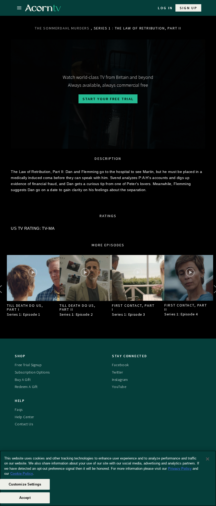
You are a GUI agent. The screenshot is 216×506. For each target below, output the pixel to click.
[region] (108, 478)
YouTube (119, 386)
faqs (19, 409)
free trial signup (28, 364)
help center (24, 417)
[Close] (207, 459)
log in (165, 8)
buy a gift (23, 379)
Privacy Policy (180, 469)
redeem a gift (26, 386)
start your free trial (108, 98)
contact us (24, 424)
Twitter (117, 372)
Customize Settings (25, 484)
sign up (188, 8)
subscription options (32, 372)
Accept (25, 498)
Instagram (120, 379)
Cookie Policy (21, 474)
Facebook (120, 364)
